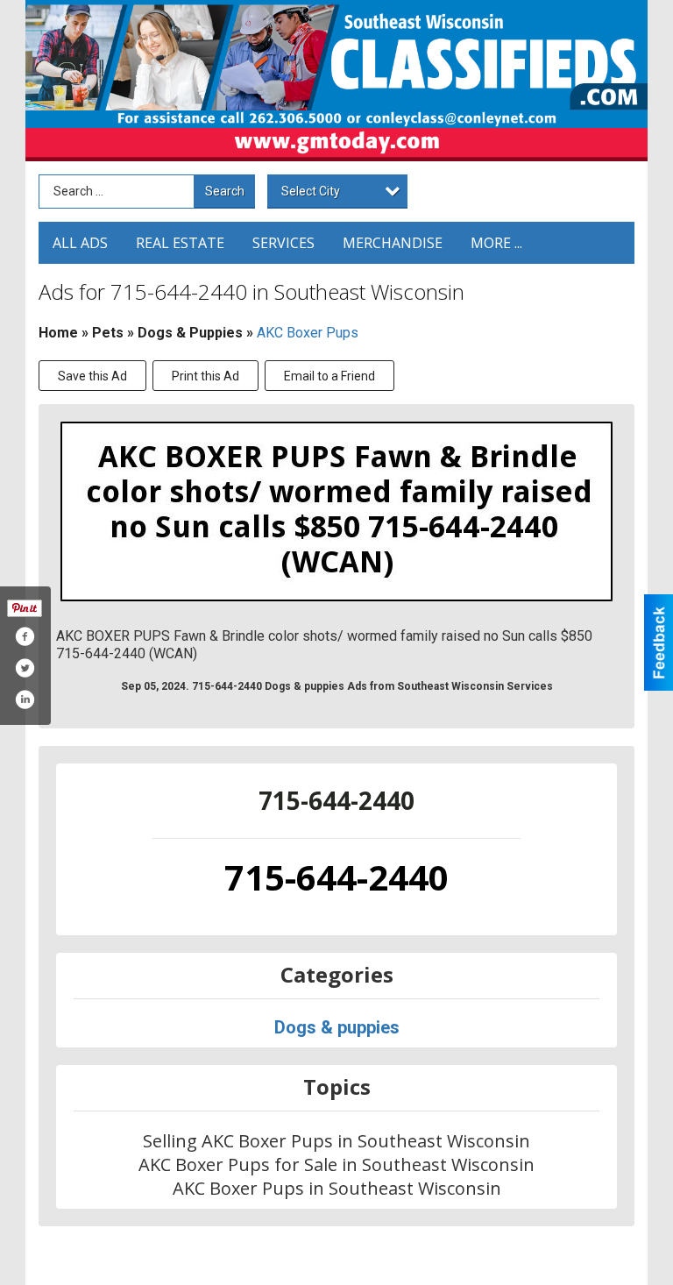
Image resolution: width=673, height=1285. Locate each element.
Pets (108, 332)
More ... (496, 242)
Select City (310, 191)
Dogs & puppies (190, 332)
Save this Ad (92, 376)
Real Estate (180, 242)
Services (283, 242)
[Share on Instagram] (24, 699)
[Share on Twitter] (24, 668)
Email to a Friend (329, 376)
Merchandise (393, 242)
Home (58, 332)
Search (224, 191)
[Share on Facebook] (24, 636)
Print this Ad (205, 376)
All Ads (80, 242)
